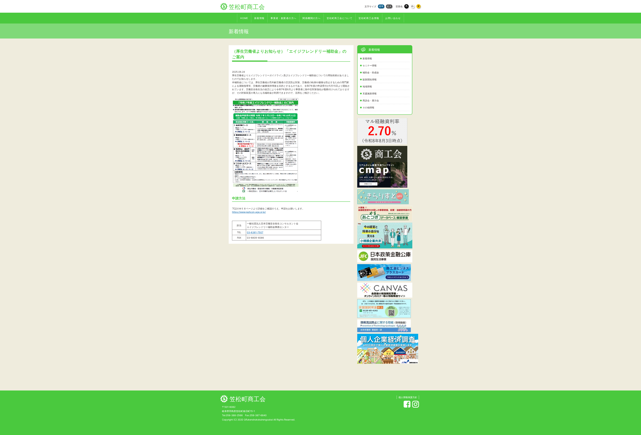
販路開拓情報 (370, 79)
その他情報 (368, 107)
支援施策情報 (370, 93)
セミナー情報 (370, 65)
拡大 (389, 6)
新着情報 (367, 58)
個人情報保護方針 (407, 397)
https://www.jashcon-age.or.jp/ (249, 212)
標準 (381, 6)
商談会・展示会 (371, 100)
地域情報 (367, 86)
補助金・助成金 (371, 72)
